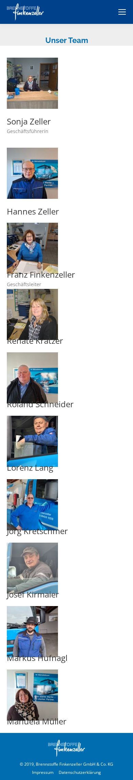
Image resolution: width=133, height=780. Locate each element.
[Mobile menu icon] (122, 12)
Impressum (43, 772)
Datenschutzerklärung (80, 772)
